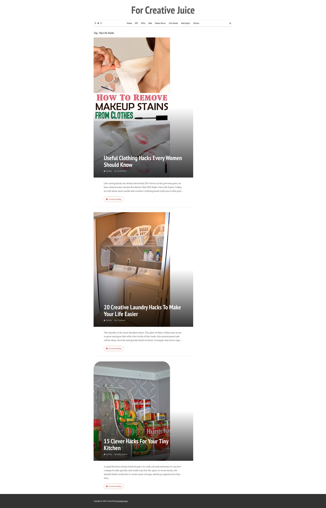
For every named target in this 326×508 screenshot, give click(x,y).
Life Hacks (173, 23)
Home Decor (160, 23)
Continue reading (115, 199)
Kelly (110, 171)
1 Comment (121, 320)
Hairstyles (185, 23)
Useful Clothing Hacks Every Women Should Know (143, 161)
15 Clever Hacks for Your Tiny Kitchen (136, 444)
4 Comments (121, 171)
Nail (150, 23)
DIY (136, 23)
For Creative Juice (163, 9)
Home (129, 23)
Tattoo (196, 23)
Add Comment (122, 454)
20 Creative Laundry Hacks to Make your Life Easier (142, 310)
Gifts (143, 23)
